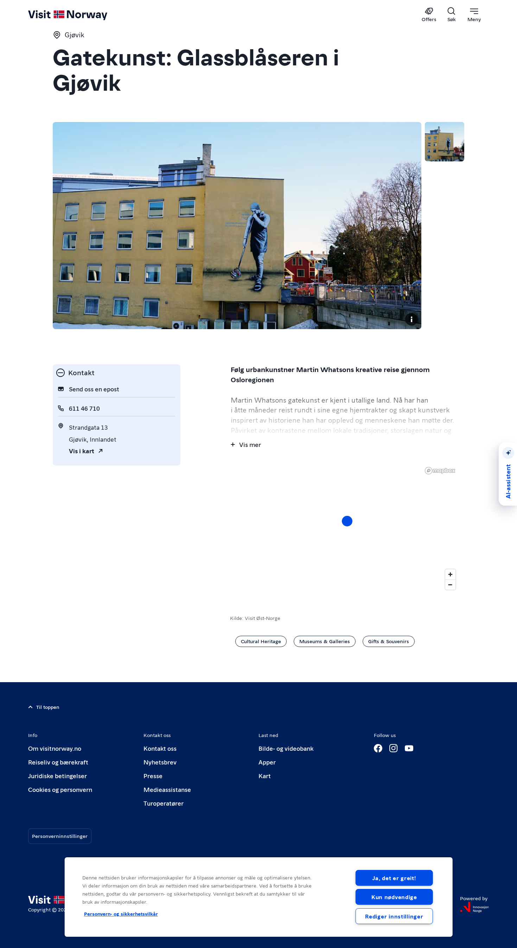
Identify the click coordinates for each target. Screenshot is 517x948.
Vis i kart (81, 451)
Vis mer (250, 444)
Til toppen (47, 707)
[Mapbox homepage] (440, 471)
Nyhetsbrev (160, 762)
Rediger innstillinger (394, 916)
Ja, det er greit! (394, 878)
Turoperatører (163, 803)
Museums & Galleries (324, 641)
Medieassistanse (167, 789)
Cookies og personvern (60, 789)
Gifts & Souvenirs (388, 641)
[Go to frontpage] (79, 14)
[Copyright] (411, 319)
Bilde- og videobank (285, 748)
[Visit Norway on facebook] (378, 748)
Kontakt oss (160, 748)
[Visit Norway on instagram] (393, 748)
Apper (267, 762)
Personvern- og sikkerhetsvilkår (121, 913)
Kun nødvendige (394, 897)
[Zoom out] (450, 584)
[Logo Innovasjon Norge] (474, 907)
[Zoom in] (450, 574)
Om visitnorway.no (54, 748)
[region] (259, 897)
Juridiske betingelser (57, 775)
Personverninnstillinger (60, 836)
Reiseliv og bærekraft (58, 762)
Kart (264, 775)
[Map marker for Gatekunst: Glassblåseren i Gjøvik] (347, 521)
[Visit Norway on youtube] (409, 748)
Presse (152, 775)
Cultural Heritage (261, 641)
